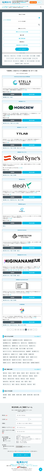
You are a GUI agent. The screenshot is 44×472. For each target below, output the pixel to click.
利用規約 (19, 451)
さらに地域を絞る (7, 19)
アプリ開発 (19, 55)
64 (18, 329)
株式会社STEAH (22, 179)
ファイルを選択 (19, 446)
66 (23, 329)
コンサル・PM (34, 58)
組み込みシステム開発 (27, 58)
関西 (18, 270)
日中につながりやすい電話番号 (8, 430)
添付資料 (4, 445)
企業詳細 (12, 94)
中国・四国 (22, 270)
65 (20, 329)
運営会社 (12, 464)
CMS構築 (38, 55)
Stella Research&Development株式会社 (22, 76)
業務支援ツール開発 (19, 63)
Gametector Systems (22, 230)
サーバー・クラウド (10, 58)
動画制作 (22, 61)
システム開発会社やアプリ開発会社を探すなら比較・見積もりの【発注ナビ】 (14, 6)
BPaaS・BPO (26, 63)
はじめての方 (14, 1)
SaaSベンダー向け (21, 465)
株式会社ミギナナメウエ (22, 254)
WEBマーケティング (8, 61)
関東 (8, 142)
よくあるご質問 (17, 464)
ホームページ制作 (25, 55)
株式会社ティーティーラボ (22, 127)
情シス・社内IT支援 (30, 61)
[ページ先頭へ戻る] (40, 469)
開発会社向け (14, 465)
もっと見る (25, 89)
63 (15, 329)
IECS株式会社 (22, 304)
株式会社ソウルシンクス (22, 152)
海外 (10, 91)
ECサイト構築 (32, 55)
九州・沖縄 (27, 270)
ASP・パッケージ (18, 58)
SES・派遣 (38, 61)
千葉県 (6, 7)
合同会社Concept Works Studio (22, 279)
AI (25, 61)
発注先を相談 (31, 94)
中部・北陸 (15, 270)
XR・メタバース (16, 61)
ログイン (39, 2)
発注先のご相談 (33, 2)
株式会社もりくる (22, 101)
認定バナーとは (29, 465)
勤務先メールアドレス (7, 427)
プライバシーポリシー (29, 464)
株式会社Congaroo (22, 204)
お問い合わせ (35, 465)
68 (28, 329)
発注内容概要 (5, 437)
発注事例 (26, 1)
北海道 (8, 270)
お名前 (3, 419)
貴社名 (3, 415)
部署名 (3, 423)
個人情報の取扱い (26, 451)
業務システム (6, 55)
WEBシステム (13, 55)
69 (31, 329)
